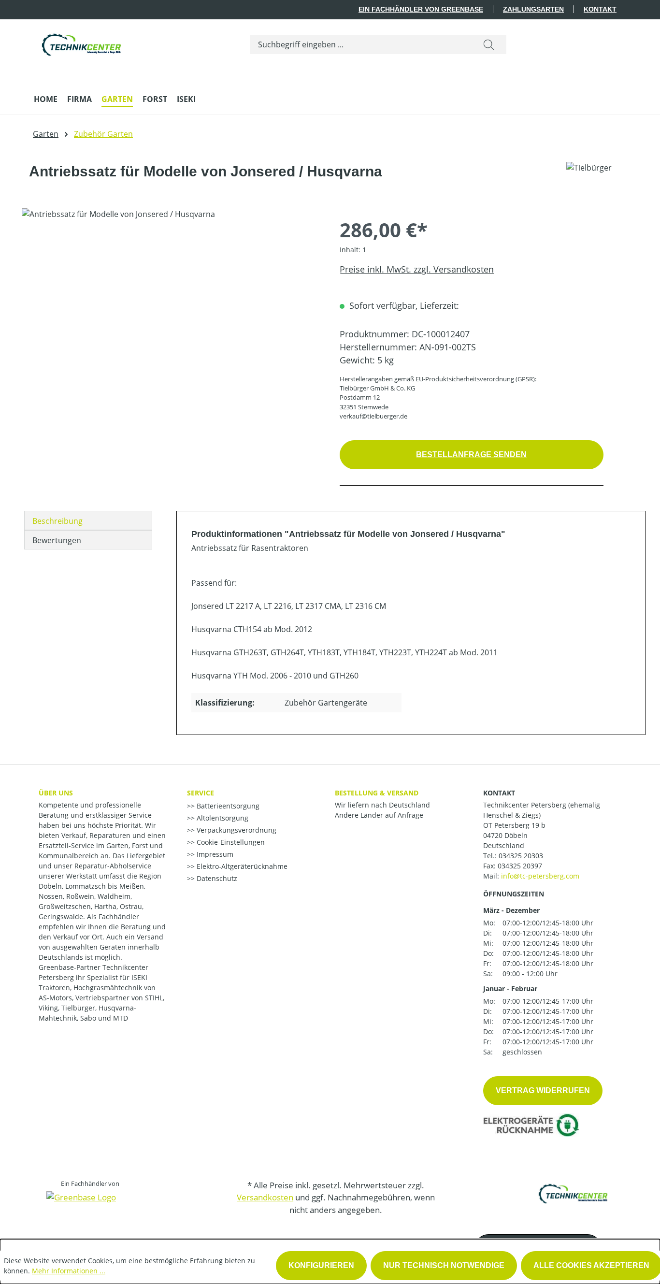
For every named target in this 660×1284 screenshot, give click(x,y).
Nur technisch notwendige (443, 1265)
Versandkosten (265, 1197)
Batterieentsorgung (227, 805)
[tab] (88, 520)
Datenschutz (216, 878)
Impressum (214, 854)
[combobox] (361, 44)
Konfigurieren (321, 1265)
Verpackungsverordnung (235, 830)
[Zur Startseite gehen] (82, 42)
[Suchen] (489, 44)
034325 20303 (521, 855)
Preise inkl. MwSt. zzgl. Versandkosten (417, 269)
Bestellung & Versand (376, 792)
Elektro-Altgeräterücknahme (241, 866)
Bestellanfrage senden (471, 454)
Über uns (56, 792)
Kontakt (600, 9)
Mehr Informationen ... (68, 1270)
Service (200, 792)
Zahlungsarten (533, 9)
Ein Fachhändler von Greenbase (421, 9)
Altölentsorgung (221, 817)
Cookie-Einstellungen (230, 842)
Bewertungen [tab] (56, 540)
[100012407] (171, 312)
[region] (171, 312)
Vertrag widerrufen (543, 1090)
